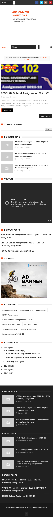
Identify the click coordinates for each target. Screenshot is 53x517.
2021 (6, 373)
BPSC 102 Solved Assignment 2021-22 (25, 93)
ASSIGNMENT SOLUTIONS (20, 13)
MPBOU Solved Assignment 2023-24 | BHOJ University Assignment (22, 481)
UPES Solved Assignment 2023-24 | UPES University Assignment (31, 143)
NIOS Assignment (31, 324)
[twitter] (41, 2)
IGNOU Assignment (10, 315)
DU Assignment (26, 310)
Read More (7, 110)
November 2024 (14, 350)
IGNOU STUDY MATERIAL (11, 324)
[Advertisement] (26, 31)
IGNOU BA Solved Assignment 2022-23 (17, 320)
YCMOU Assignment (28, 329)
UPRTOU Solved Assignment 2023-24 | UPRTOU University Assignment (32, 462)
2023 (6, 366)
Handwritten (41, 310)
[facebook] (36, 2)
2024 (6, 347)
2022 (6, 369)
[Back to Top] (26, 514)
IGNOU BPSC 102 (9, 67)
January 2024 (13, 361)
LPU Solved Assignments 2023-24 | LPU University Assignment (31, 154)
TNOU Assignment (9, 329)
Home (3, 47)
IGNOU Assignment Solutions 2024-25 (24, 357)
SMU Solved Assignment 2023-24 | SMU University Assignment (31, 166)
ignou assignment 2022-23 (13, 334)
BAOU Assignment (9, 310)
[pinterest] (50, 2)
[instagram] (45, 2)
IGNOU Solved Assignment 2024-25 (17, 251)
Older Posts (45, 116)
